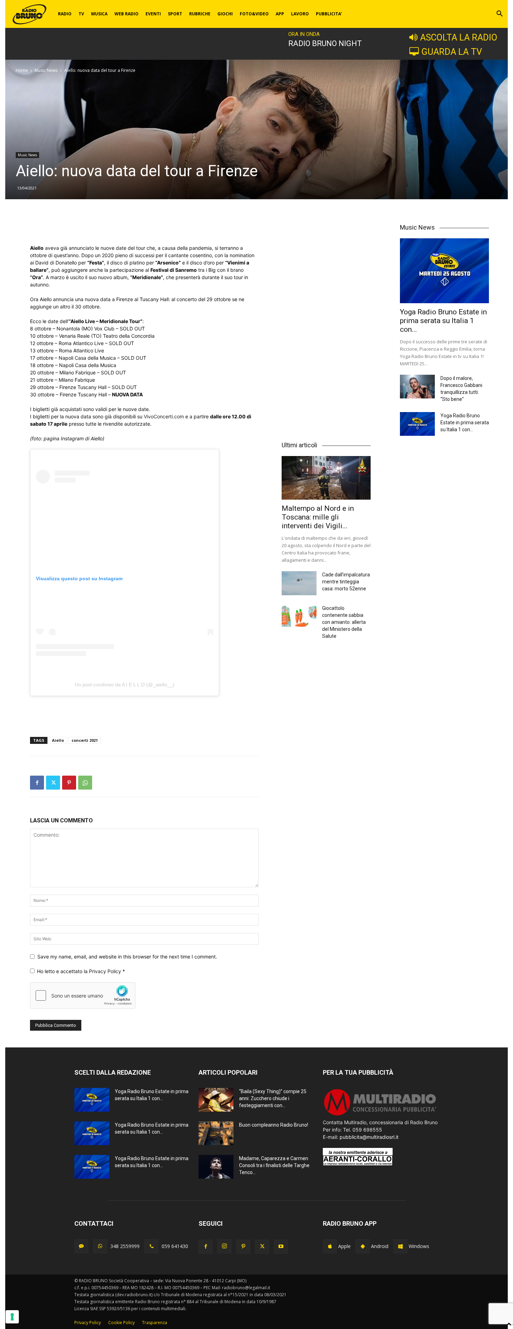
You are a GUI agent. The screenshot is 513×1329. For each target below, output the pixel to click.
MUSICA (99, 14)
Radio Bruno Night (325, 43)
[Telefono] (151, 1246)
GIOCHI (225, 14)
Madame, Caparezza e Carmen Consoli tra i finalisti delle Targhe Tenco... (274, 1165)
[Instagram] (224, 1246)
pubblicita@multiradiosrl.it (369, 1137)
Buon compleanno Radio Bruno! (273, 1125)
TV (81, 14)
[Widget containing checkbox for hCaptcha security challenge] (82, 995)
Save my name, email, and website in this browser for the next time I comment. (127, 957)
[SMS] (81, 1246)
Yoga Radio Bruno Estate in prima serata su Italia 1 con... (443, 321)
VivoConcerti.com (164, 416)
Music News (46, 70)
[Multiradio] (380, 1115)
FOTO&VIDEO (254, 14)
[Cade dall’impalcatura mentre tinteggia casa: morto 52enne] (299, 583)
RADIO (65, 14)
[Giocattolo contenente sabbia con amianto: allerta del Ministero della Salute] (299, 617)
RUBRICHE (199, 14)
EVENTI (153, 14)
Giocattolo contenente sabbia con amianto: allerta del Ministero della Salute (344, 622)
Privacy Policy (105, 971)
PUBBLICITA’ (329, 14)
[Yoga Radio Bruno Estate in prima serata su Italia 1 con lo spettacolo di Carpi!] (444, 270)
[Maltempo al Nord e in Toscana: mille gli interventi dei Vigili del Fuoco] (326, 478)
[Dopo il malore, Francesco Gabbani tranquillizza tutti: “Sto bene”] (417, 387)
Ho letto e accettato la (81, 971)
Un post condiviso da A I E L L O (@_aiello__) (124, 684)
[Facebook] (37, 783)
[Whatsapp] (100, 1246)
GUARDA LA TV (451, 51)
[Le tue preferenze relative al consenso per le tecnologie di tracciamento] (12, 1316)
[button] (499, 14)
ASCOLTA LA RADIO (458, 37)
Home (22, 70)
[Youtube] (281, 1247)
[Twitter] (53, 783)
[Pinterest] (69, 783)
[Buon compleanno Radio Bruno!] (216, 1133)
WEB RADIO (126, 14)
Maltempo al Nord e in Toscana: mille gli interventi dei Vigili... (318, 517)
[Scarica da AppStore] (330, 1246)
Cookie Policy (121, 1323)
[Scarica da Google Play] (363, 1246)
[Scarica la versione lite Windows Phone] (400, 1246)
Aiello (58, 740)
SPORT (175, 14)
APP (280, 14)
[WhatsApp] (85, 783)
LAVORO (300, 14)
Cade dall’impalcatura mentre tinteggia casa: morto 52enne (346, 581)
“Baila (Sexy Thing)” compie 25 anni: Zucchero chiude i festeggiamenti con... (272, 1098)
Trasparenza (154, 1323)
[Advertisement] (144, 226)
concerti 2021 (85, 740)
